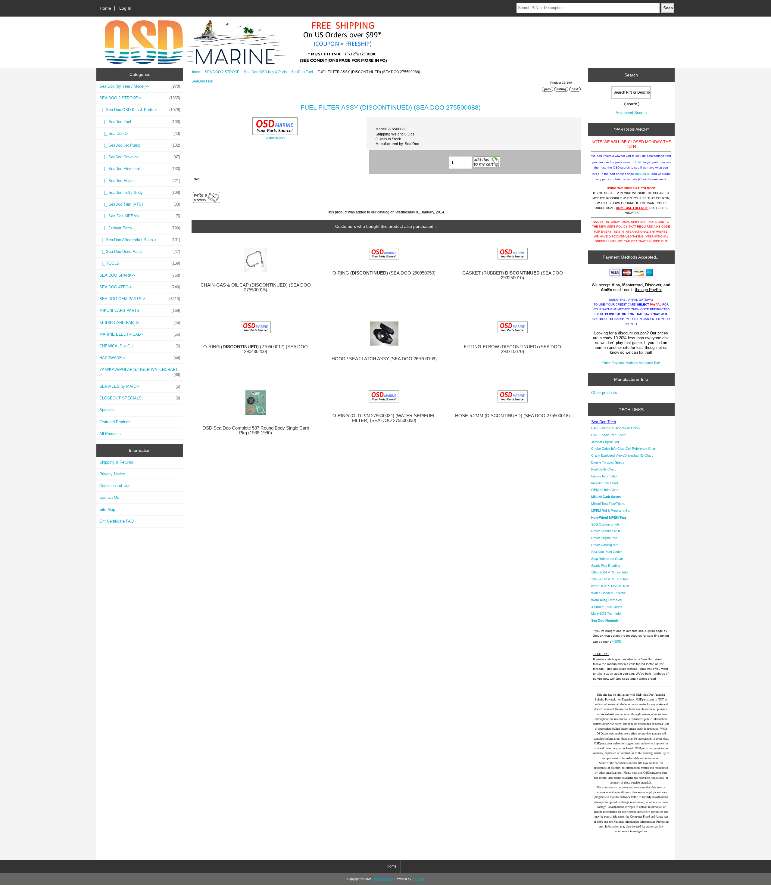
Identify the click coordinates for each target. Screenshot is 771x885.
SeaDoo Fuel (302, 72)
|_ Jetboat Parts (139, 228)
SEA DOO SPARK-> (139, 275)
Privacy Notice (112, 474)
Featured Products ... (117, 422)
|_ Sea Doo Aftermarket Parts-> (139, 240)
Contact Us (109, 497)
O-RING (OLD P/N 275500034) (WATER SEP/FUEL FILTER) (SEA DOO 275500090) (383, 418)
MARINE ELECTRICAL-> (139, 334)
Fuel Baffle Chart (603, 469)
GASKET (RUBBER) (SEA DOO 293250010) (512, 275)
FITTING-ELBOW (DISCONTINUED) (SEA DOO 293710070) (512, 349)
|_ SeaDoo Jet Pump (139, 145)
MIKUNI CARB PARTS (139, 310)
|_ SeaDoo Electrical (139, 168)
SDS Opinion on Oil (605, 524)
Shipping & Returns (116, 462)
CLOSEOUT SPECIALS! (139, 398)
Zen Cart (418, 878)
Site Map (107, 509)
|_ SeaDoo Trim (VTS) (139, 204)
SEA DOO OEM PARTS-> (139, 299)
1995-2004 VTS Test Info (609, 572)
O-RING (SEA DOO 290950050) (383, 273)
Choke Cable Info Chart (608, 448)
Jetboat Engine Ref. (605, 442)
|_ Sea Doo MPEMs (139, 216)
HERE (637, 162)
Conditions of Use (114, 485)
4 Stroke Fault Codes (606, 607)
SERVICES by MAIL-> (139, 386)
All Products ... (112, 433)
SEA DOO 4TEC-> (139, 287)
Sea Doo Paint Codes (607, 552)
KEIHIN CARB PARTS (139, 322)
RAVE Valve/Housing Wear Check (616, 428)
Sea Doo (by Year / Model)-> (139, 86)
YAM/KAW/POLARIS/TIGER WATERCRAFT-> (139, 372)
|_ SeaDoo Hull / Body (139, 192)
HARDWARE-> (139, 358)
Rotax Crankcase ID (606, 531)
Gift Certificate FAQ (116, 521)
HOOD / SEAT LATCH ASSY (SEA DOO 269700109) (384, 358)
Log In (125, 8)
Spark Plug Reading (605, 565)
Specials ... (109, 410)
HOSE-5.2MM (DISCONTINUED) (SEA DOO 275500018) (512, 415)
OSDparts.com (383, 878)
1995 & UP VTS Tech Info (610, 579)
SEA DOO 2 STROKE (222, 72)
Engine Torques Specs (607, 462)
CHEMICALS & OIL (139, 346)
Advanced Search (631, 112)
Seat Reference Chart (607, 558)
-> (139, 98)
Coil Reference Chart (641, 448)
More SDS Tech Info (606, 613)
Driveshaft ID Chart (638, 455)
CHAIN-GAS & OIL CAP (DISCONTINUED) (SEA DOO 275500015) (256, 287)
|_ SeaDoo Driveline (139, 157)
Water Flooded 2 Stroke (608, 593)
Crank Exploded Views (607, 455)
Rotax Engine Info (604, 538)
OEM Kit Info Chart (605, 490)
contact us (643, 173)
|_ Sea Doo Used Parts (139, 251)
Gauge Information (604, 476)
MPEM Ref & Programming (610, 510)
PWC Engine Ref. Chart (608, 435)
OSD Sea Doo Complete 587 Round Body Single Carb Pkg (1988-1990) (255, 430)
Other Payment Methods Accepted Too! (631, 363)
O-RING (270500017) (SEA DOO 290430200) (255, 349)
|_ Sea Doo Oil (139, 133)
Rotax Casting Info (604, 545)
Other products (604, 392)
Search (631, 75)
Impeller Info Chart (604, 483)
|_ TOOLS (139, 263)
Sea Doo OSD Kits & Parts (265, 72)
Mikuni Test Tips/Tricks (608, 503)
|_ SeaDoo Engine (139, 181)
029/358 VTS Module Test (610, 586)
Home (105, 8)
